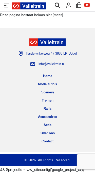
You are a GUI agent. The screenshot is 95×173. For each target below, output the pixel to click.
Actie (47, 125)
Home (47, 76)
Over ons (48, 133)
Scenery (47, 92)
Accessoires (47, 117)
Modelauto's (47, 84)
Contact (47, 141)
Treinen (47, 100)
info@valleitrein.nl (52, 64)
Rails (47, 108)
